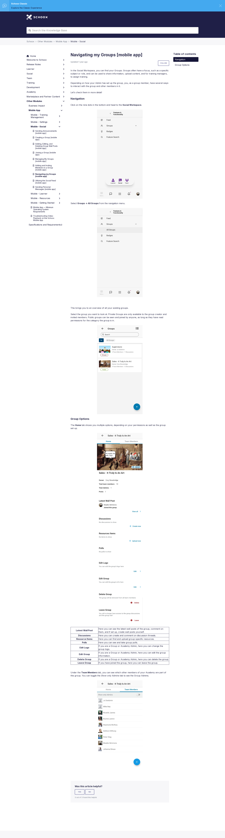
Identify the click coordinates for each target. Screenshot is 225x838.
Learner (30, 69)
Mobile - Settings (39, 122)
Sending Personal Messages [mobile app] (45, 188)
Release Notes (34, 64)
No (90, 792)
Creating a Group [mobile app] (46, 138)
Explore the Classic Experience (26, 8)
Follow (163, 63)
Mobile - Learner (39, 193)
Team (29, 78)
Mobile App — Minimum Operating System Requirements (43, 209)
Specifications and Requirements (45, 224)
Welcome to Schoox (37, 60)
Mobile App (61, 41)
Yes (79, 792)
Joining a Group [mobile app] (45, 153)
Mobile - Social (78, 41)
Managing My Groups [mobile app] (44, 160)
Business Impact (37, 105)
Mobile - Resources (40, 198)
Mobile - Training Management (39, 116)
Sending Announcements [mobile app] (46, 132)
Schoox (30, 41)
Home (33, 56)
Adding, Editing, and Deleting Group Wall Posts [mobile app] (46, 146)
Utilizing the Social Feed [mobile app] (45, 181)
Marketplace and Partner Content (43, 96)
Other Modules (45, 41)
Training (31, 82)
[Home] (37, 17)
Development (33, 87)
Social (30, 73)
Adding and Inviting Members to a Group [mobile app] (44, 167)
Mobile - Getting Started (42, 202)
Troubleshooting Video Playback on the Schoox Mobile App (43, 218)
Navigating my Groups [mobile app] (45, 175)
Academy (31, 92)
